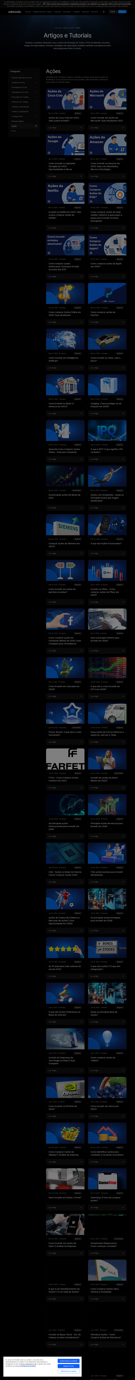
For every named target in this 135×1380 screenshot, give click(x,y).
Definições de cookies (68, 1371)
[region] (42, 1366)
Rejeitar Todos (68, 1366)
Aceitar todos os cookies (68, 1361)
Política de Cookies (28, 1366)
